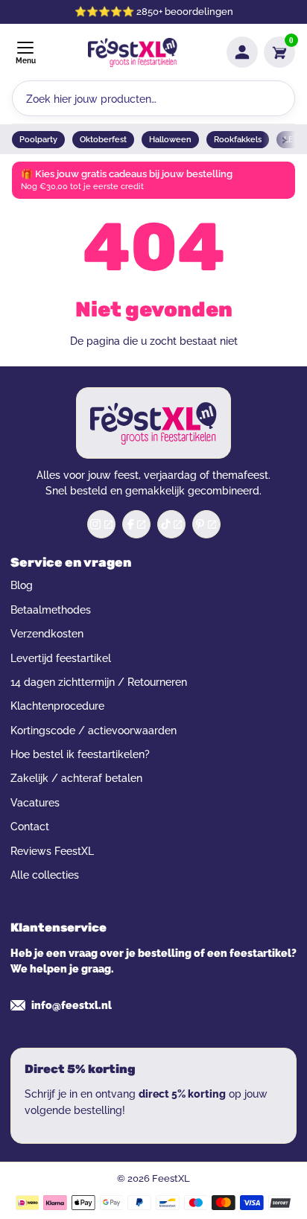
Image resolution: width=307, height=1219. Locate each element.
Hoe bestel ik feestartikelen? (80, 754)
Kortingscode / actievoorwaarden (93, 730)
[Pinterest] (206, 524)
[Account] (242, 52)
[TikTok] (171, 524)
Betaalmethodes (50, 610)
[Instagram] (101, 524)
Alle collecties (44, 875)
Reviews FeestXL (52, 851)
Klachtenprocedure (57, 706)
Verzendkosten (46, 634)
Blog (21, 585)
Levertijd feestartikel (60, 658)
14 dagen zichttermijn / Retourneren (98, 682)
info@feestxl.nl (71, 1005)
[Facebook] (136, 524)
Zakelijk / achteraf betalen (76, 778)
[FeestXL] (132, 52)
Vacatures (35, 803)
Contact (29, 827)
